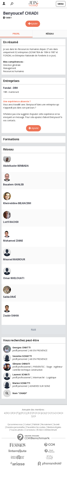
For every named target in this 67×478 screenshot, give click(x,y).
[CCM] (49, 445)
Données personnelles (15, 427)
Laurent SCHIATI (21, 374)
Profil (16, 33)
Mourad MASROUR (14, 259)
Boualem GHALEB (13, 184)
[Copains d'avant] (18, 457)
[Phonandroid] (49, 464)
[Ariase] (18, 463)
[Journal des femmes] (18, 445)
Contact (27, 424)
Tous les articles (16, 430)
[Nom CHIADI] (7, 393)
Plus (33, 329)
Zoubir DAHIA (11, 315)
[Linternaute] (18, 451)
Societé (57, 424)
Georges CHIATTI (21, 347)
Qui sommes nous (15, 424)
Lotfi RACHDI (11, 222)
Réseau (50, 33)
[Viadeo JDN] (49, 457)
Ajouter (34, 23)
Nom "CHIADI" (19, 393)
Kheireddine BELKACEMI (17, 203)
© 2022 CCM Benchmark (47, 430)
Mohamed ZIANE (13, 240)
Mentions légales (54, 427)
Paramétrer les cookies (35, 427)
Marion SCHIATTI (21, 383)
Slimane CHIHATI (21, 363)
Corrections (30, 430)
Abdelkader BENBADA (16, 165)
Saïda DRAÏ (9, 297)
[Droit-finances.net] (49, 451)
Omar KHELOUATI (13, 278)
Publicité (36, 424)
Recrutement (46, 424)
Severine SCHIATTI (22, 356)
